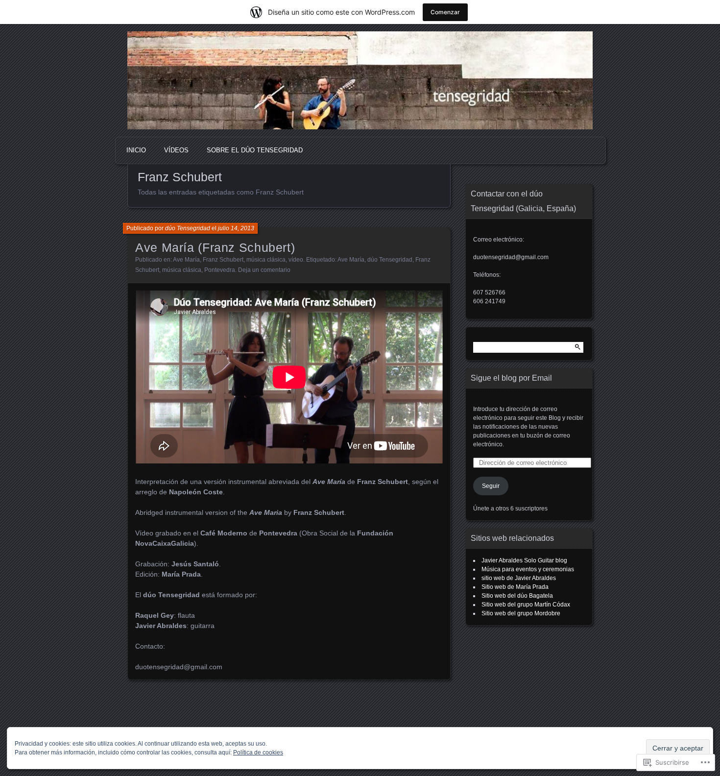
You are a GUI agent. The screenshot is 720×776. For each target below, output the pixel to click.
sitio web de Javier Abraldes (518, 578)
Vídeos (176, 150)
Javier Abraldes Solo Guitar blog (524, 560)
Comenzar (445, 12)
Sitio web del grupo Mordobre (520, 613)
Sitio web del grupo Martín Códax (525, 604)
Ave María (186, 259)
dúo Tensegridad (187, 228)
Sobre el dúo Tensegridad (255, 150)
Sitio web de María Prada (515, 586)
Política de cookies (258, 752)
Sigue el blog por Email (511, 378)
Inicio (136, 150)
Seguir (491, 486)
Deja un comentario (264, 270)
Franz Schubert (223, 259)
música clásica (266, 259)
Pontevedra (219, 270)
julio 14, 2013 (236, 228)
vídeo (295, 259)
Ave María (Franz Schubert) (215, 247)
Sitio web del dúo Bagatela (517, 595)
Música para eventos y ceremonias (527, 569)
